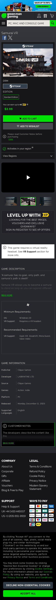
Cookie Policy (37, 476)
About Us (7, 466)
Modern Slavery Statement (38, 487)
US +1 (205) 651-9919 (14, 516)
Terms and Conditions (40, 577)
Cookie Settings (43, 568)
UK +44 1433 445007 (13, 511)
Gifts (4, 476)
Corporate (7, 471)
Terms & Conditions (40, 466)
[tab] (28, 304)
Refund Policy (37, 471)
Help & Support (10, 506)
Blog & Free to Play (12, 490)
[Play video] (28, 177)
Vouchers (7, 485)
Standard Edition (11, 97)
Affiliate (6, 480)
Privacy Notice (37, 480)
